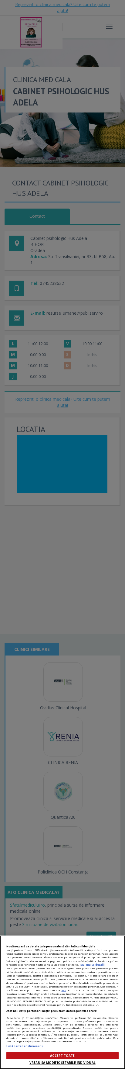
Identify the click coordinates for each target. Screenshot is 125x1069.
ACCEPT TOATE (62, 1055)
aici (64, 990)
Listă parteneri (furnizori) (24, 1046)
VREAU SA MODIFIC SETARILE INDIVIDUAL (62, 1062)
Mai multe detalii (92, 964)
